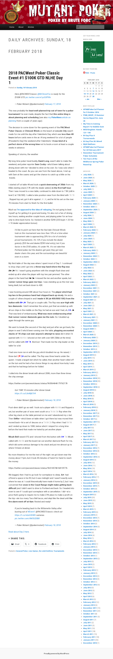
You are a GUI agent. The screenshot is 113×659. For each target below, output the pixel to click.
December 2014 (90, 518)
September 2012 (90, 585)
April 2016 (87, 471)
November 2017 (90, 416)
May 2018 (87, 399)
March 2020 (88, 335)
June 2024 (87, 218)
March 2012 (88, 599)
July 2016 (87, 463)
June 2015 (87, 500)
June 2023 (87, 239)
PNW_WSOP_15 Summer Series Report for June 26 (93, 118)
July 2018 (87, 393)
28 (93, 96)
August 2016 (88, 460)
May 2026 (87, 181)
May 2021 (87, 308)
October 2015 (89, 489)
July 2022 (87, 268)
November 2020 (90, 326)
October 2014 (89, 524)
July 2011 (87, 623)
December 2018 (90, 378)
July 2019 (87, 358)
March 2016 (88, 474)
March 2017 (88, 439)
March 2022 (88, 279)
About (20, 27)
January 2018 (89, 410)
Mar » (99, 99)
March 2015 (88, 509)
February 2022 (89, 282)
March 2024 (88, 227)
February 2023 (89, 250)
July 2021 (87, 303)
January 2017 (89, 445)
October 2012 (89, 582)
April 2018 (87, 401)
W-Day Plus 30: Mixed (92, 141)
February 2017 (89, 442)
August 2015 (88, 495)
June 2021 (87, 306)
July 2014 (87, 532)
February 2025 (89, 198)
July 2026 (87, 175)
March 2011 (88, 634)
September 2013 (90, 559)
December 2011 (90, 608)
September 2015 (90, 492)
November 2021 (90, 291)
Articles (31, 27)
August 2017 (88, 425)
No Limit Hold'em (46, 551)
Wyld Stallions (89, 144)
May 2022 (87, 274)
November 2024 (90, 204)
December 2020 (90, 323)
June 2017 (87, 431)
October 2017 (89, 419)
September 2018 (90, 387)
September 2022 (90, 262)
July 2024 (87, 215)
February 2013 (89, 570)
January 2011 (89, 640)
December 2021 (90, 288)
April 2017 (87, 436)
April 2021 (87, 311)
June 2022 (87, 271)
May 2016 (87, 468)
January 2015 (89, 515)
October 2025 (89, 186)
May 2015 (87, 503)
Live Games (33, 551)
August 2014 (88, 529)
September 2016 (90, 457)
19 (87, 94)
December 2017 (90, 413)
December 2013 (90, 550)
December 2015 (90, 483)
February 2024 (89, 230)
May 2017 (87, 434)
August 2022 (88, 265)
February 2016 (89, 477)
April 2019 (87, 367)
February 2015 (89, 512)
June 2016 (87, 465)
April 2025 (87, 195)
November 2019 (90, 346)
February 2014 (89, 544)
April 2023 (87, 244)
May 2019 (87, 364)
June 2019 (87, 361)
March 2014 (88, 541)
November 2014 (90, 521)
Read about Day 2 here (19, 532)
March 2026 (88, 183)
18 (85, 94)
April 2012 (87, 596)
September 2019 (90, 352)
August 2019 (88, 355)
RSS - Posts (90, 73)
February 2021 (89, 317)
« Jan (87, 99)
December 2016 (90, 448)
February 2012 (89, 602)
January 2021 (89, 320)
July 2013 (87, 561)
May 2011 (87, 628)
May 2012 (87, 593)
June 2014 (87, 535)
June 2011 (87, 625)
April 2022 (87, 276)
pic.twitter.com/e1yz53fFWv (38, 97)
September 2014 (90, 527)
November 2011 (90, 611)
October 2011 (89, 614)
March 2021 (88, 314)
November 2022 (90, 256)
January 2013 (89, 573)
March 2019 (88, 370)
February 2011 (89, 637)
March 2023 (88, 247)
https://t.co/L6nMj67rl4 (25, 393)
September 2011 (90, 617)
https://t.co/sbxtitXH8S (25, 515)
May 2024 (87, 221)
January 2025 (89, 201)
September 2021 (90, 297)
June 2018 (87, 396)
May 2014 (87, 538)
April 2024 (87, 224)
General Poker (22, 551)
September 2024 (90, 210)
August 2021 (88, 300)
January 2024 (89, 233)
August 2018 (88, 390)
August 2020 (88, 329)
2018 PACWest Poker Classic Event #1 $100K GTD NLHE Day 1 (36, 77)
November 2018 (90, 381)
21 (93, 94)
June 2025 (87, 192)
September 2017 (90, 422)
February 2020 (89, 337)
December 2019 (90, 343)
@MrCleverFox (44, 94)
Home (11, 27)
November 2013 (90, 553)
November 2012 (90, 579)
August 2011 (88, 620)
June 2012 (87, 590)
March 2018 (88, 404)
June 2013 (87, 564)
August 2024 (88, 212)
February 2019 (89, 372)
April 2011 (87, 631)
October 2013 (89, 556)
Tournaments (59, 551)
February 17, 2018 (53, 104)
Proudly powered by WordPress (56, 654)
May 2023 (87, 241)
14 (93, 91)
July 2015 (87, 497)
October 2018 (89, 384)
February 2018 (89, 407)
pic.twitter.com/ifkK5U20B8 (27, 518)
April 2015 (87, 506)
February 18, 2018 (53, 400)
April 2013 (87, 567)
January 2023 (89, 253)
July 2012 (87, 588)
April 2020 (87, 332)
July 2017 (87, 428)
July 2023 (87, 236)
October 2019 (89, 349)
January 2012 (89, 605)
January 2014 (89, 547)
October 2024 (89, 207)
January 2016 (89, 480)
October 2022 (89, 259)
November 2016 (90, 451)
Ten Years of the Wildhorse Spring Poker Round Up (93, 162)
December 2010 (90, 643)
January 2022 (89, 285)
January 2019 (89, 375)
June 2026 (87, 178)
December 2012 (90, 576)
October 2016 (89, 454)
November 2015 (90, 486)
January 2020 (89, 340)
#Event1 (31, 511)
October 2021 (89, 294)
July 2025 (87, 189)
